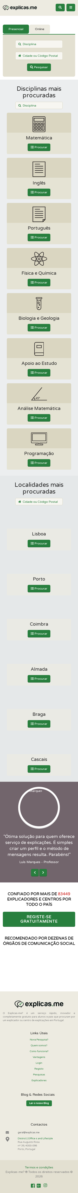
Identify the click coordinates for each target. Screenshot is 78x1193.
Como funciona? (39, 1051)
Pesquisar (40, 67)
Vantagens (39, 1057)
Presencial (16, 29)
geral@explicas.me (29, 1132)
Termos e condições (39, 1167)
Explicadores (39, 1080)
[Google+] (39, 1186)
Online (39, 29)
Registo (39, 1068)
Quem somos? (39, 1045)
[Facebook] (33, 1186)
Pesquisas (39, 1074)
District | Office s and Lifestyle (35, 1138)
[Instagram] (45, 1186)
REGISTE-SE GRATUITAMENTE (39, 919)
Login (39, 1062)
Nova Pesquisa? (39, 1039)
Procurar (40, 147)
